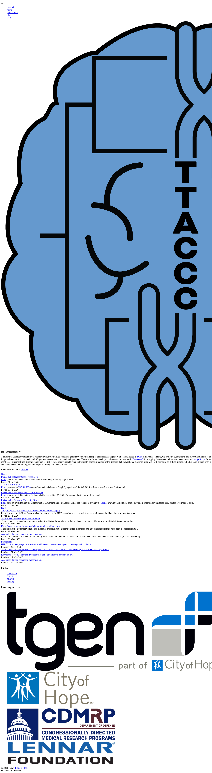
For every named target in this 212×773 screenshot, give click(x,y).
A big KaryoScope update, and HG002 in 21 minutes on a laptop (30, 510)
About (10, 576)
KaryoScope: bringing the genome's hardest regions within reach (30, 526)
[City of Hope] (50, 707)
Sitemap (10, 581)
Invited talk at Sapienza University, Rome (20, 500)
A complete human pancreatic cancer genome (21, 534)
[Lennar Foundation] (61, 763)
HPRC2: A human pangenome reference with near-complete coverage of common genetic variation (46, 544)
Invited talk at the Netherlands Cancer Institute (22, 492)
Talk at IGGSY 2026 (10, 484)
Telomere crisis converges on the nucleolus (20, 518)
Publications (6, 542)
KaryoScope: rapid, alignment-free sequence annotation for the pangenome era (37, 554)
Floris (3, 479)
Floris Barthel (21, 768)
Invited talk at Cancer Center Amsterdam (19, 477)
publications (12, 12)
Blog (3, 508)
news (9, 10)
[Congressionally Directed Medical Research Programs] (61, 739)
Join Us (10, 579)
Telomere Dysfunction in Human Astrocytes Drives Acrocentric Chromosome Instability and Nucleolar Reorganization (55, 549)
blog (9, 15)
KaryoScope (199, 459)
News (3, 474)
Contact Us (12, 573)
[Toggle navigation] (2, 3)
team (9, 17)
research (10, 7)
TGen (139, 456)
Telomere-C (138, 459)
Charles (104, 503)
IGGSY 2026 (24, 487)
